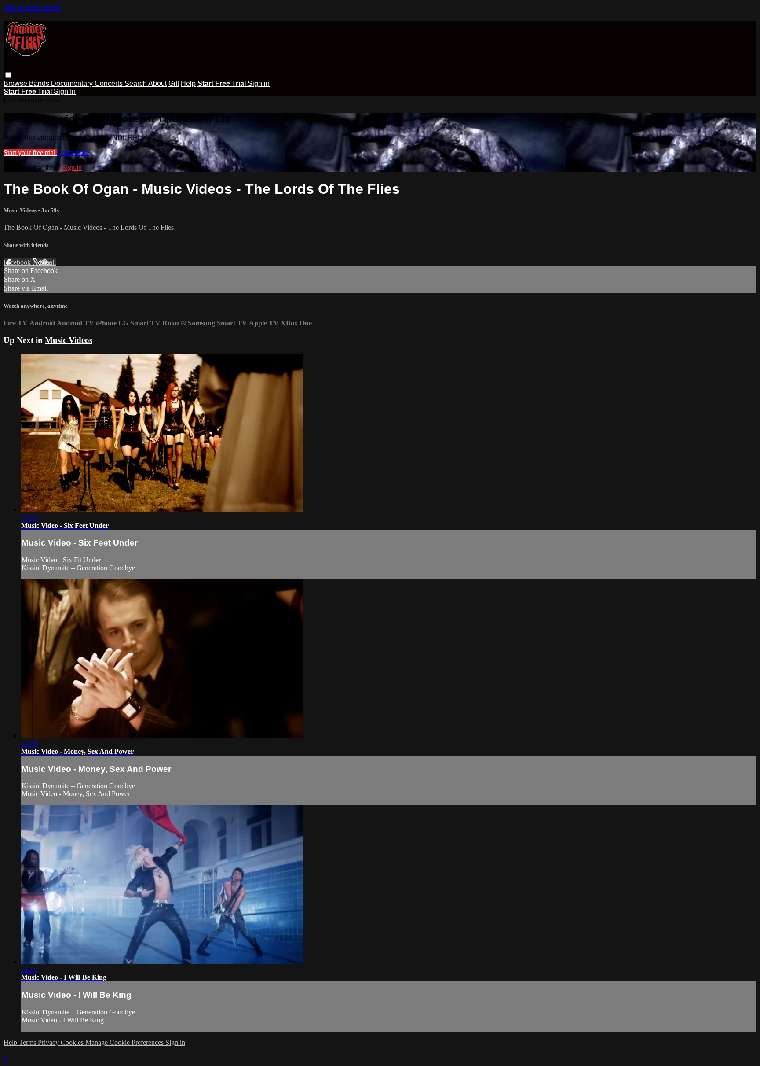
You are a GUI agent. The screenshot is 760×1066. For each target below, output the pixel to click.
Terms (28, 1042)
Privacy (49, 1042)
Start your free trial (30, 152)
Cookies (73, 1042)
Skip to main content (32, 7)
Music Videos (21, 210)
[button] (8, 75)
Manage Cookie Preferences (125, 1042)
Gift (173, 83)
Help (188, 83)
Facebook (18, 262)
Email (48, 262)
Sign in (259, 83)
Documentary (73, 83)
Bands (40, 83)
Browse (16, 83)
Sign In (65, 91)
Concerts (109, 83)
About (157, 83)
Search (136, 83)
